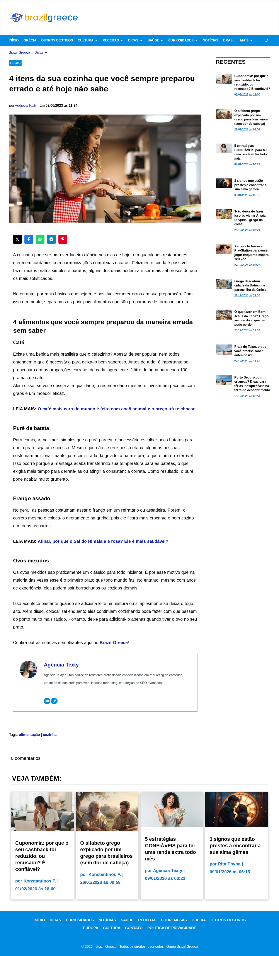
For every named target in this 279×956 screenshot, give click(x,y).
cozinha (49, 735)
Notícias (210, 40)
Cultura (86, 40)
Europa (90, 928)
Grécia (30, 40)
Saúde (153, 40)
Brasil (229, 40)
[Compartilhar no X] (17, 239)
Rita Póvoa (229, 864)
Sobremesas (174, 920)
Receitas (111, 40)
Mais (244, 40)
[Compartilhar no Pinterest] (62, 239)
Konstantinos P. (40, 881)
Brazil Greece (114, 642)
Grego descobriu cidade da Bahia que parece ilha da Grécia (250, 285)
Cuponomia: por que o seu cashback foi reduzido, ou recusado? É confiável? (41, 856)
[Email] (47, 701)
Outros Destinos (57, 40)
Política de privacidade (171, 928)
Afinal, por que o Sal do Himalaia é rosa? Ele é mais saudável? (103, 541)
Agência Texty (26, 105)
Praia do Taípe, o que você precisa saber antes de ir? (250, 351)
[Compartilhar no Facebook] (28, 239)
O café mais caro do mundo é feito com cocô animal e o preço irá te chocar (116, 408)
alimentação (29, 735)
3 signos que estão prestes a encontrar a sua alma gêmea (250, 185)
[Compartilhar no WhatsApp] (40, 239)
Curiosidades (181, 40)
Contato (134, 928)
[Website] (54, 701)
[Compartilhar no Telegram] (51, 239)
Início (14, 40)
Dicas (133, 40)
